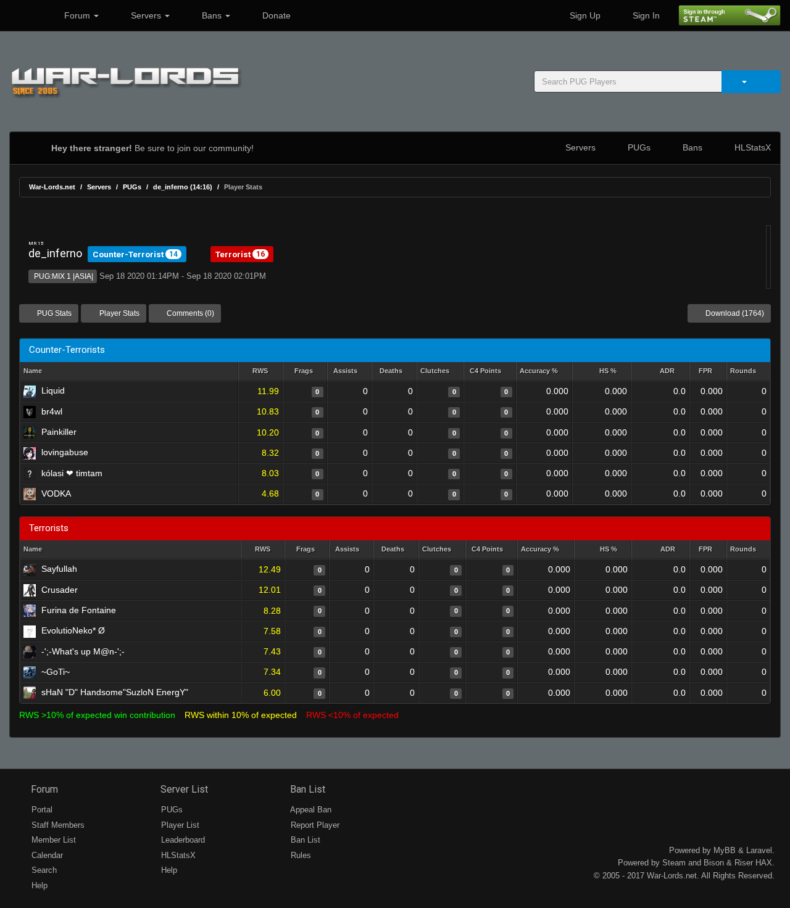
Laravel (759, 850)
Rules (299, 855)
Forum (77, 15)
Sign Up (584, 15)
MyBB (724, 850)
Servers (146, 15)
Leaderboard (182, 839)
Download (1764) (734, 313)
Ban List (306, 789)
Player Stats (118, 313)
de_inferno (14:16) (182, 187)
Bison (714, 862)
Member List (52, 839)
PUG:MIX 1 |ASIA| (62, 276)
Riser (743, 862)
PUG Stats (53, 313)
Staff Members (57, 825)
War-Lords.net (52, 187)
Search (43, 870)
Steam (674, 862)
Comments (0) (189, 313)
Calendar (46, 855)
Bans (211, 15)
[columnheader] (260, 371)
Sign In (645, 15)
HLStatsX (751, 147)
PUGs (638, 147)
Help (38, 885)
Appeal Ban (309, 809)
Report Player (313, 825)
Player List (179, 825)
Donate (275, 15)
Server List (183, 789)
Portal (40, 809)
